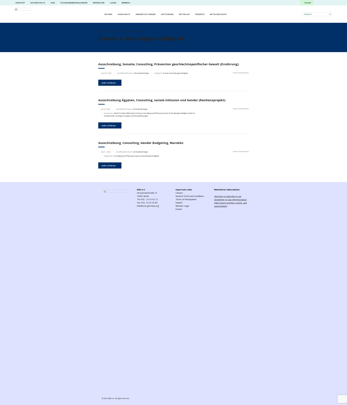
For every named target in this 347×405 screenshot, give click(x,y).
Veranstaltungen (145, 14)
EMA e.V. (111, 398)
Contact (179, 192)
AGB (53, 2)
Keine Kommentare (241, 73)
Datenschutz (37, 2)
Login (113, 2)
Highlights (124, 14)
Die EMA (108, 14)
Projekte (200, 14)
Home (100, 31)
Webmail (126, 2)
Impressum (99, 2)
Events (179, 209)
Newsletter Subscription (227, 189)
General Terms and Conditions (190, 196)
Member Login (182, 205)
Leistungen (167, 14)
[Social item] (317, 3)
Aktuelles (184, 14)
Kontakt (20, 2)
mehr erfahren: (109, 83)
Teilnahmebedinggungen (73, 2)
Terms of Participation (186, 199)
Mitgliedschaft (218, 14)
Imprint (179, 202)
